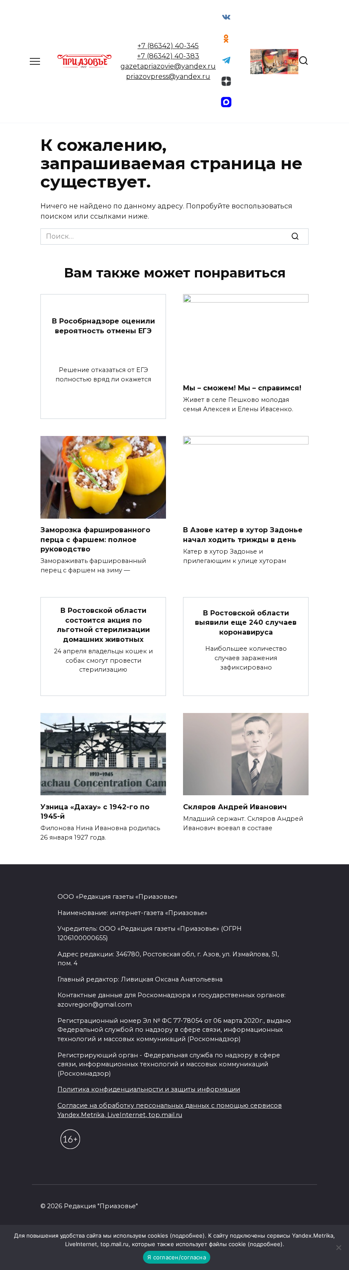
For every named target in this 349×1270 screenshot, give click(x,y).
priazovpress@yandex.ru (168, 76)
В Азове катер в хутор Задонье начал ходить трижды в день (243, 534)
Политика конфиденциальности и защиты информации (148, 1089)
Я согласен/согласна (176, 1257)
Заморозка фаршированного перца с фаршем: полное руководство (95, 539)
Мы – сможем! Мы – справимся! (242, 388)
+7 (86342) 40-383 (168, 56)
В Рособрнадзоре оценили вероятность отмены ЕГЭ (103, 326)
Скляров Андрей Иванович (235, 806)
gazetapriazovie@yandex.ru (168, 66)
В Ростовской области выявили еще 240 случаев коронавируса (246, 622)
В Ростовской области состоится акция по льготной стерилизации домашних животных (103, 624)
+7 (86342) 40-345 (168, 46)
